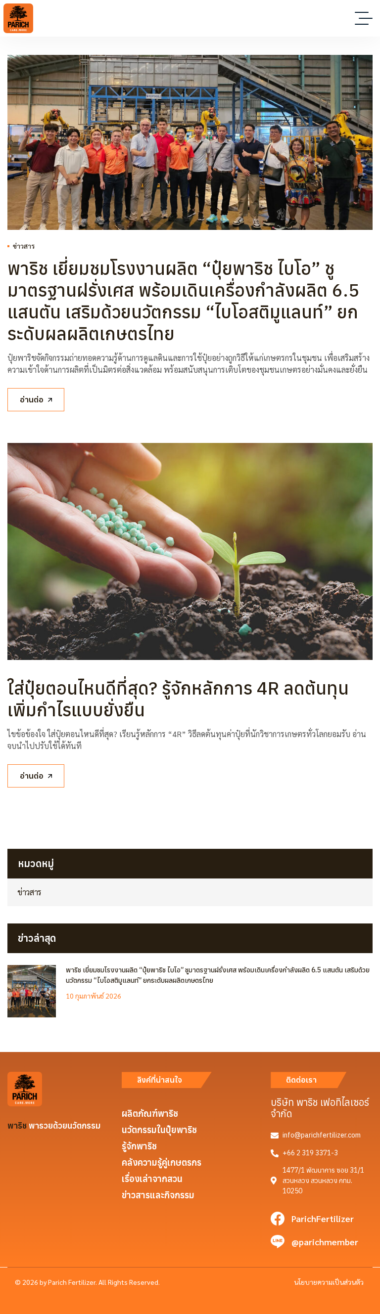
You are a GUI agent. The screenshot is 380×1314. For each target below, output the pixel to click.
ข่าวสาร (24, 245)
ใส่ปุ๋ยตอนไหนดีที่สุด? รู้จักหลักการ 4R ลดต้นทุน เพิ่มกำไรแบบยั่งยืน (178, 698)
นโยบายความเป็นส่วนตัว (329, 1281)
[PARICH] (18, 18)
